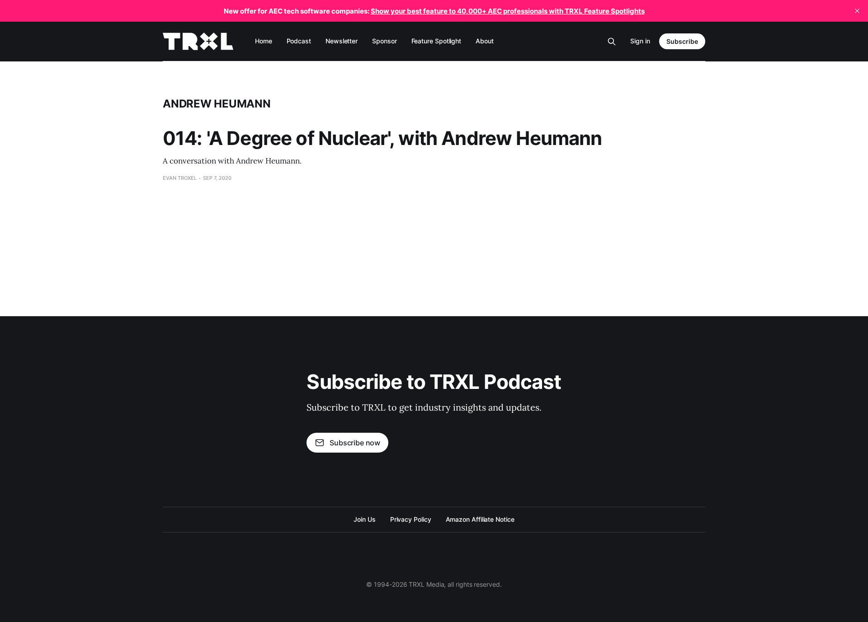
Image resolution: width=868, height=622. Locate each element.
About (485, 41)
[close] (857, 11)
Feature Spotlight (436, 41)
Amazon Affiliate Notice (480, 519)
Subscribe (682, 41)
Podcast (299, 41)
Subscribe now (355, 442)
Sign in (640, 41)
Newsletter (342, 41)
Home (263, 41)
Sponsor (384, 41)
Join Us (364, 519)
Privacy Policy (410, 519)
